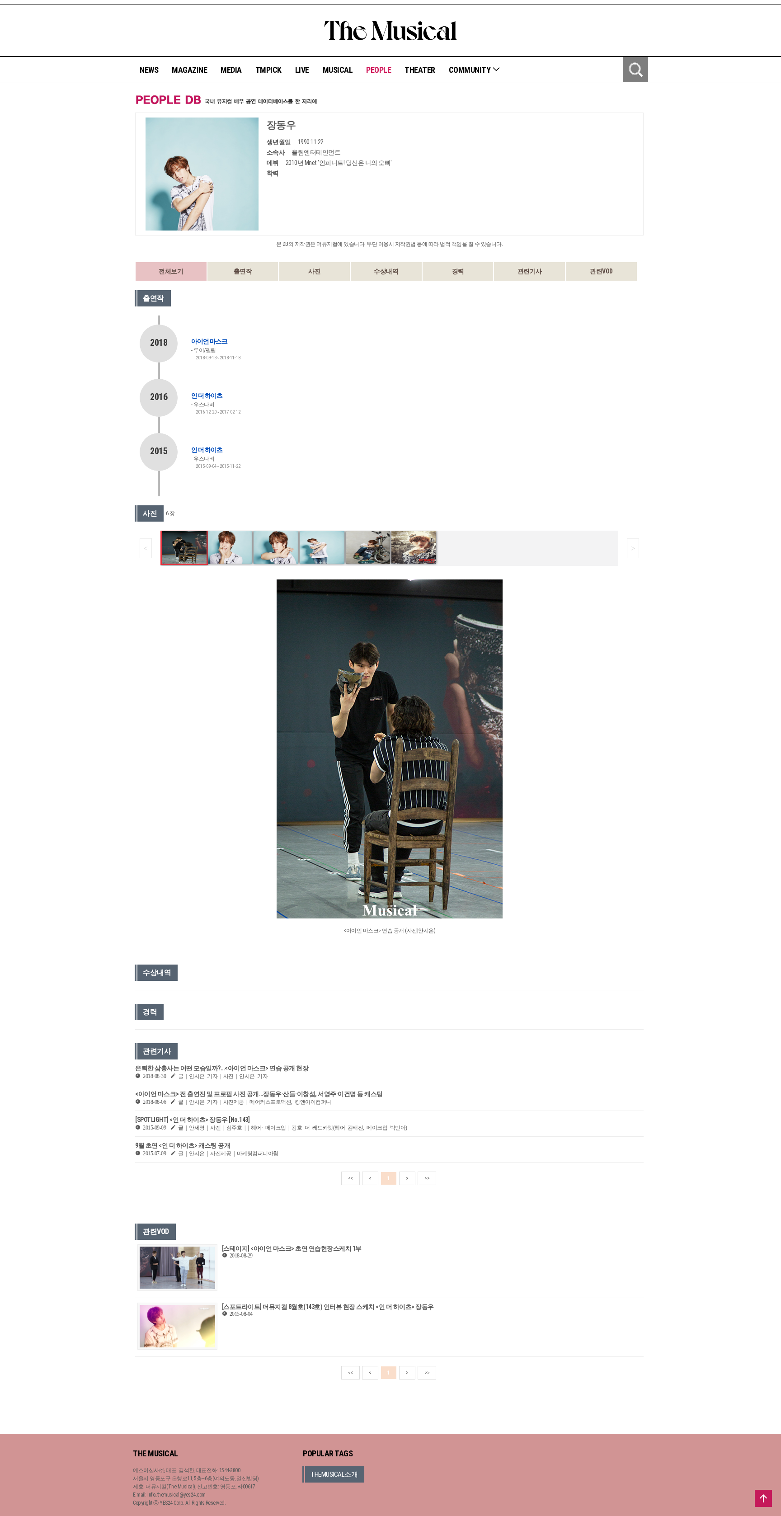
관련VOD (601, 271)
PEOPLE (378, 70)
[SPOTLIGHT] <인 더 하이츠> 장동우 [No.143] (192, 1119)
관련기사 (530, 271)
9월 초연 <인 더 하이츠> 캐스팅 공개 (182, 1145)
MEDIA (231, 70)
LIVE (302, 70)
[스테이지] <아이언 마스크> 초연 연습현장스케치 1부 (292, 1248)
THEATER (420, 70)
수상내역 (386, 271)
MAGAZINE (189, 70)
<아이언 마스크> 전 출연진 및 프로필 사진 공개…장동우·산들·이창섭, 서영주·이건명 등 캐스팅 (259, 1093)
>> (426, 1178)
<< (350, 1178)
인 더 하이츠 (206, 395)
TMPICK (268, 70)
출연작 (243, 271)
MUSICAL (338, 70)
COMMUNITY (470, 70)
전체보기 (171, 271)
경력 (458, 271)
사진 (314, 271)
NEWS (149, 70)
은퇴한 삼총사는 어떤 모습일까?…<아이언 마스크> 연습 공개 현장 (221, 1068)
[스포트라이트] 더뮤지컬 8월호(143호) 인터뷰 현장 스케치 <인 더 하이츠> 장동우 (328, 1306)
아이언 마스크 (209, 341)
